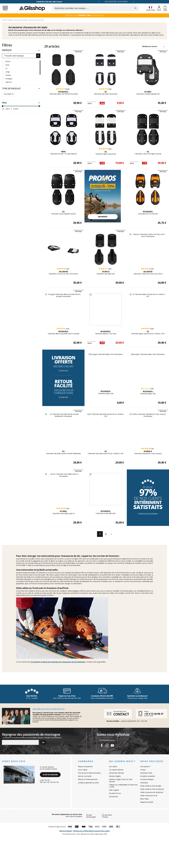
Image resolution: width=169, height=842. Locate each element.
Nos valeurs (113, 766)
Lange (7, 72)
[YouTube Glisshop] (112, 746)
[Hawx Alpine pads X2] (63, 489)
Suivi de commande (85, 776)
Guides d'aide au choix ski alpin (150, 786)
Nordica (8, 75)
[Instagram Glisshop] (107, 746)
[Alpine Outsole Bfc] (106, 129)
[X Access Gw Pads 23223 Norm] (63, 249)
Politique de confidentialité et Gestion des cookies (123, 786)
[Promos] (102, 196)
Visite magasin (114, 790)
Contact (143, 770)
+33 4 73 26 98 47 (153, 713)
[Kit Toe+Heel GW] (148, 189)
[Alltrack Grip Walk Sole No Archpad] (63, 309)
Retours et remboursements (88, 779)
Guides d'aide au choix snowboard (152, 789)
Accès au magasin (50, 775)
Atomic (7, 61)
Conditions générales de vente (88, 783)
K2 (6, 68)
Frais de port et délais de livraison (89, 773)
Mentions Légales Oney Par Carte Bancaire (120, 780)
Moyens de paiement (85, 766)
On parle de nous (115, 793)
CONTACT (121, 714)
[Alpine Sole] (106, 369)
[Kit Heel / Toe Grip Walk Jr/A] (63, 129)
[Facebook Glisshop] (101, 746)
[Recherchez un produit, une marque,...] (135, 8)
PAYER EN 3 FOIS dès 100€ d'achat (49, 2)
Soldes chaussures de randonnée (151, 792)
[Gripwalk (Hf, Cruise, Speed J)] (148, 429)
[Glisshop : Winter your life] (32, 8)
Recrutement (113, 796)
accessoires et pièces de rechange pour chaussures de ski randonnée (58, 662)
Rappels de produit (146, 802)
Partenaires (144, 783)
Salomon (8, 82)
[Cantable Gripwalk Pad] (148, 70)
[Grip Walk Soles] (106, 249)
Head (7, 65)
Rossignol (8, 79)
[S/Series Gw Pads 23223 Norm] (148, 249)
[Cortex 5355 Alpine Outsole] (148, 129)
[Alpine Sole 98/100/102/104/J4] (63, 70)
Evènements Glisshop (116, 773)
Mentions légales (115, 776)
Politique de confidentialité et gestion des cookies (91, 831)
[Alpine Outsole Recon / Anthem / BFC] (148, 309)
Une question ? (145, 766)
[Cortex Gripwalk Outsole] (63, 189)
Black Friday (144, 799)
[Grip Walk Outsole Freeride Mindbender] (63, 429)
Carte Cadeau (82, 770)
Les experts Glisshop (116, 770)
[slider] (2, 106)
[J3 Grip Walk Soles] (106, 489)
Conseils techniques (147, 779)
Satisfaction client (146, 773)
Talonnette (9, 94)
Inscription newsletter (147, 776)
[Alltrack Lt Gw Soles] (106, 309)
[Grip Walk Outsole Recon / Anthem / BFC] (105, 429)
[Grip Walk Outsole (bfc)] (106, 70)
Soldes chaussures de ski (148, 795)
